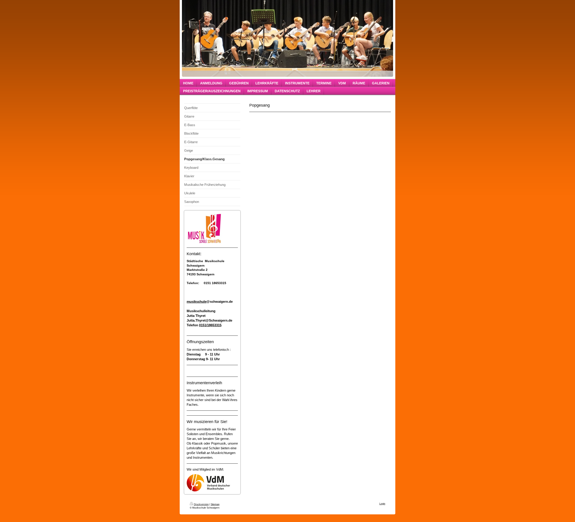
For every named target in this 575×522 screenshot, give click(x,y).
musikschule (196, 301)
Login (382, 503)
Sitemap (215, 504)
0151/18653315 (210, 325)
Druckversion (201, 504)
